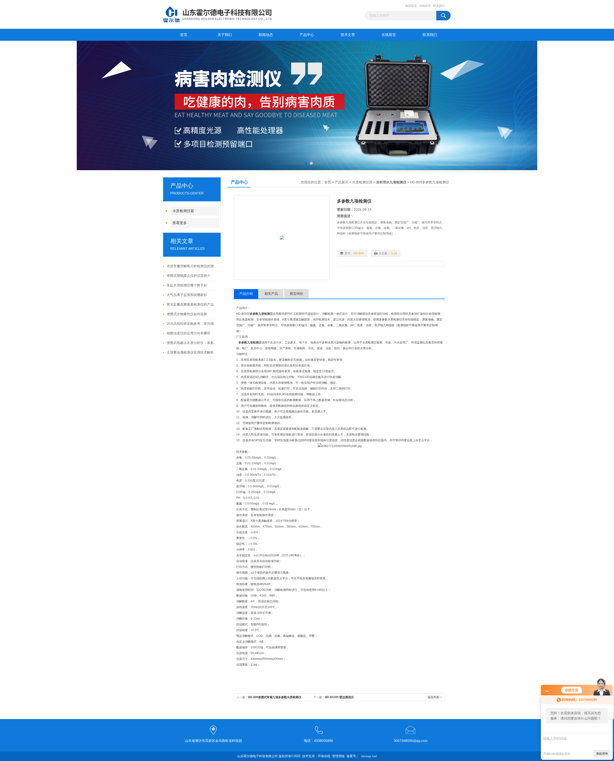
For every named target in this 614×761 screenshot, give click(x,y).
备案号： (353, 756)
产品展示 (341, 182)
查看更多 (179, 223)
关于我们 (225, 35)
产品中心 (307, 35)
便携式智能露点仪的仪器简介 (188, 276)
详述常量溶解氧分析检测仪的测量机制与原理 (192, 266)
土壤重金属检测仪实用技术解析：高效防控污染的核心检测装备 (192, 352)
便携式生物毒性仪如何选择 (187, 314)
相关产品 (271, 294)
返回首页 (411, 5)
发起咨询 (602, 753)
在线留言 (425, 5)
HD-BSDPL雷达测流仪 (339, 697)
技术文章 (348, 35)
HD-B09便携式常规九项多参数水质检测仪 (274, 697)
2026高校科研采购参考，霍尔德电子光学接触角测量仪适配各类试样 (192, 323)
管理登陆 (338, 756)
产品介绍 (246, 294)
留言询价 (296, 294)
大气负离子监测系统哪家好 (187, 295)
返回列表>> (435, 697)
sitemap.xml (369, 756)
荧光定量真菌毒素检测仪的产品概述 (192, 304)
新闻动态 (266, 35)
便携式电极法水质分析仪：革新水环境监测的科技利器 (192, 343)
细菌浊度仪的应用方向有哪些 (188, 333)
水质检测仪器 (183, 211)
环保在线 (324, 756)
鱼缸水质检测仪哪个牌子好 (187, 285)
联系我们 (439, 5)
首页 (183, 35)
